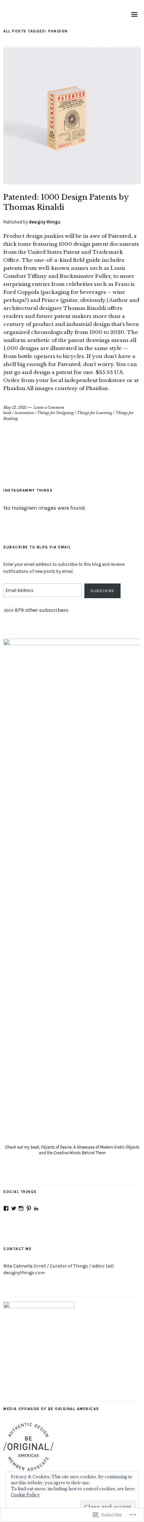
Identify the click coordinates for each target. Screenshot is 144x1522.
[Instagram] (21, 1208)
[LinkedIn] (36, 1208)
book (7, 412)
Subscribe (102, 590)
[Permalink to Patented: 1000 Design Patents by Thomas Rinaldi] (72, 182)
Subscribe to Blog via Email (37, 547)
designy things (44, 221)
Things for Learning (94, 412)
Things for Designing (55, 412)
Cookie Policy (25, 1494)
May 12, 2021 (15, 407)
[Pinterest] (28, 1208)
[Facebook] (6, 1208)
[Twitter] (13, 1208)
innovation (24, 412)
